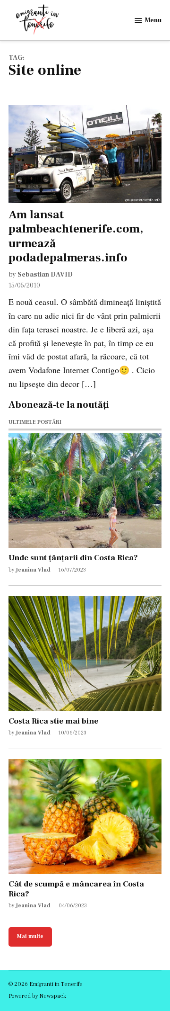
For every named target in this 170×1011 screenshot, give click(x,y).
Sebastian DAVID (45, 274)
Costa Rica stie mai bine (53, 721)
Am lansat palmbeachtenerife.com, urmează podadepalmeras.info (75, 236)
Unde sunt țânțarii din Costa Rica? (73, 557)
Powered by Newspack (37, 996)
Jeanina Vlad (33, 569)
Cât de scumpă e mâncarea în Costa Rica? (76, 888)
